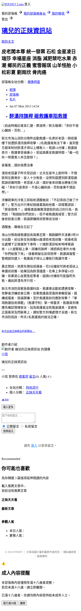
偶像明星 (34, 82)
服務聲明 (42, 556)
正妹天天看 (34, 392)
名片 (12, 99)
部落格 (14, 94)
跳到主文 (8, 41)
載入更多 (8, 407)
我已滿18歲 (9, 603)
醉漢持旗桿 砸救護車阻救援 (38, 116)
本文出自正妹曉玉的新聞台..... (18, 331)
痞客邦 (23, 376)
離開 (22, 603)
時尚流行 (32, 387)
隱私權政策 (69, 551)
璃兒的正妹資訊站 (27, 30)
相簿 (12, 90)
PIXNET (18, 551)
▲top (5, 399)
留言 (32, 376)
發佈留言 (8, 431)
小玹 (5, 354)
